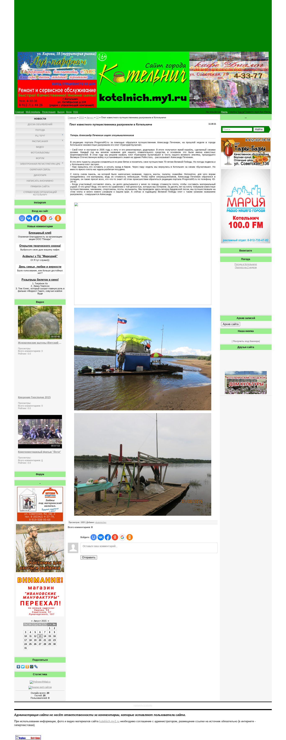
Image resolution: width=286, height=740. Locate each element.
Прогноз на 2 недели (246, 267)
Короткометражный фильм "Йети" (39, 451)
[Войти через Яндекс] (43, 218)
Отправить (88, 557)
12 (35, 636)
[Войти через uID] (22, 218)
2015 (81, 117)
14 (45, 636)
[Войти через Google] (50, 218)
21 (45, 640)
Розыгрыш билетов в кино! (40, 279)
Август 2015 (40, 621)
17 (25, 640)
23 (54, 640)
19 (35, 640)
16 (54, 636)
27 (40, 644)
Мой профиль (33, 112)
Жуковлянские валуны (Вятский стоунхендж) (40, 342)
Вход (68, 112)
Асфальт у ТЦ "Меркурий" (40, 256)
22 (49, 640)
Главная (19, 112)
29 (49, 644)
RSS (75, 112)
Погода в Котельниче (245, 264)
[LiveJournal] (36, 666)
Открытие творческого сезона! (40, 245)
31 (25, 648)
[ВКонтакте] (18, 666)
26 (35, 644)
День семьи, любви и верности (40, 266)
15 (49, 636)
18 (30, 640)
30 (54, 644)
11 (30, 636)
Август (90, 117)
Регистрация (48, 112)
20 (40, 640)
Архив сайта (230, 324)
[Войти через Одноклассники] (58, 218)
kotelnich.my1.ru (109, 721)
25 (30, 644)
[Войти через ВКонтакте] (29, 218)
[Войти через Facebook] (36, 218)
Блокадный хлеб (40, 232)
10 (25, 636)
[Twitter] (23, 666)
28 (45, 644)
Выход (60, 112)
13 (40, 636)
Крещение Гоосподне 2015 (34, 397)
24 (25, 644)
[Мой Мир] (32, 666)
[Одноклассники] (27, 666)
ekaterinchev (100, 522)
